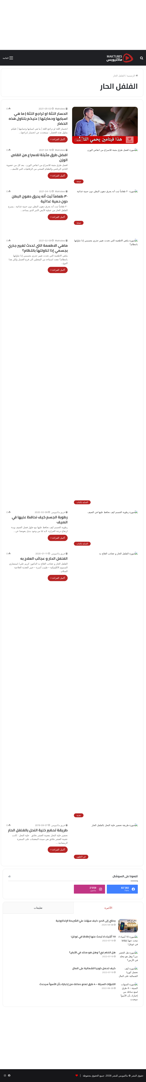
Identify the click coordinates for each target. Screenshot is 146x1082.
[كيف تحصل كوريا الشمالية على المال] (128, 973)
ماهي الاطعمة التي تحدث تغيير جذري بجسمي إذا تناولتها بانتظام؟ (38, 248)
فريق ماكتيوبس (58, 512)
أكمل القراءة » (57, 139)
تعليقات (38, 907)
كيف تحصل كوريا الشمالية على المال (94, 968)
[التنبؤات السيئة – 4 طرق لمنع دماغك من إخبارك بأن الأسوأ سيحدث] (128, 992)
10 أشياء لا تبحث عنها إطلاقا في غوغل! (93, 936)
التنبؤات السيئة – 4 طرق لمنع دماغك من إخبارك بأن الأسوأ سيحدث (77, 984)
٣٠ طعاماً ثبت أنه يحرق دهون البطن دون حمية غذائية (40, 198)
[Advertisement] (73, 25)
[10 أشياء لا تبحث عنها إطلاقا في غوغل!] (128, 941)
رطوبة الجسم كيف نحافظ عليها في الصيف (40, 519)
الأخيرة (108, 907)
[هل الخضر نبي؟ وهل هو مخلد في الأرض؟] (128, 957)
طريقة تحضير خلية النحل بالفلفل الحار (38, 830)
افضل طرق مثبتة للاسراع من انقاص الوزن (39, 157)
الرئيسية (131, 75)
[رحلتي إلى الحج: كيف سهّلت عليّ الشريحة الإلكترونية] (128, 925)
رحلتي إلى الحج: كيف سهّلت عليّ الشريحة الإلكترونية (86, 920)
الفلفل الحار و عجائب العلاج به (44, 558)
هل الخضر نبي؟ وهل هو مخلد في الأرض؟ (92, 952)
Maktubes (60, 108)
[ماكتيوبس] (119, 57)
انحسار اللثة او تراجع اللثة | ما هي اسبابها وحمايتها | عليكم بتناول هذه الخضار (38, 118)
